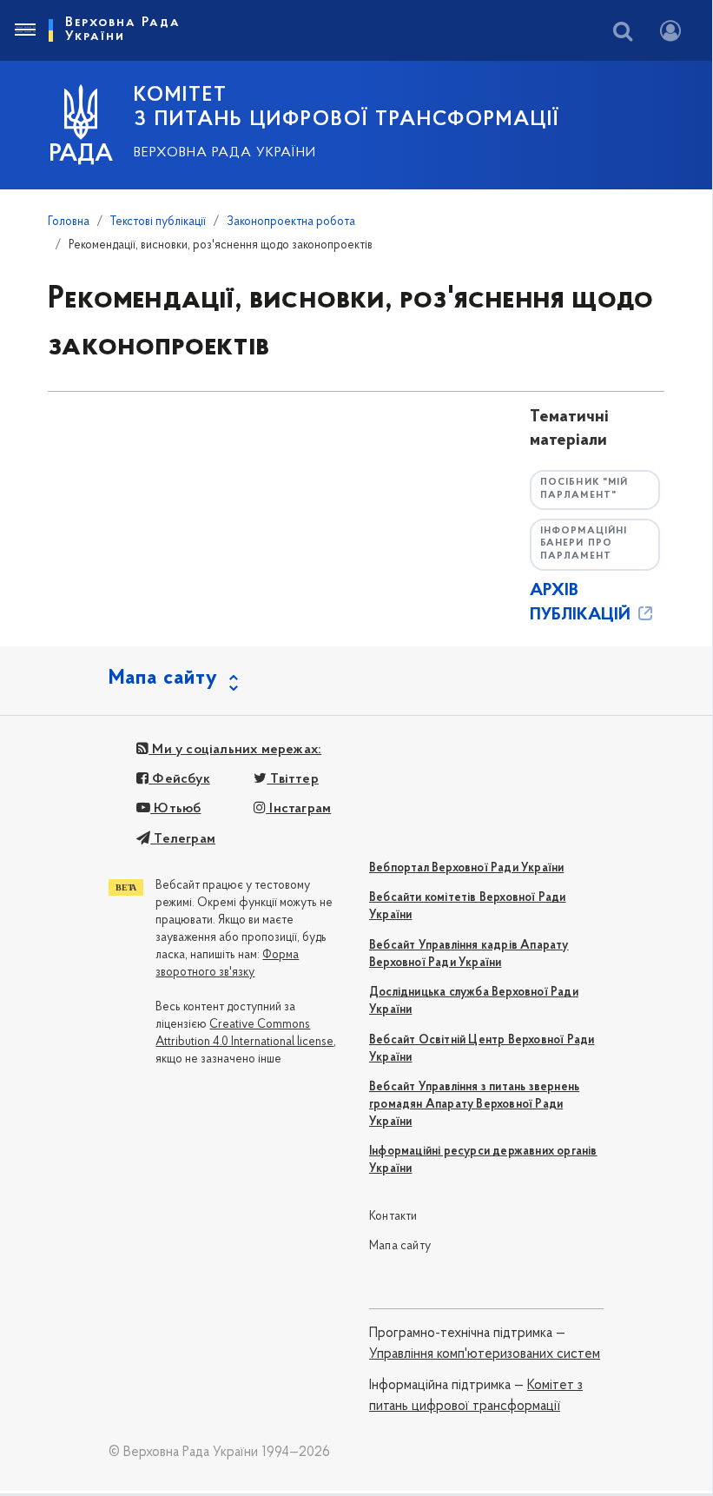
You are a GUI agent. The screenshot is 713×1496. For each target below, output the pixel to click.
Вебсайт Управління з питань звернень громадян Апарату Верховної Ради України (474, 1105)
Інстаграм (298, 809)
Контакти (393, 1216)
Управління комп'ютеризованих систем (484, 1354)
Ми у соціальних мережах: (235, 750)
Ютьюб (175, 809)
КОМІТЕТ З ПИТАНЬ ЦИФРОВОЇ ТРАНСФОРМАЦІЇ (346, 107)
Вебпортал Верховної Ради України (466, 868)
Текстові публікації (158, 221)
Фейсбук (179, 779)
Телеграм (182, 839)
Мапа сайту (400, 1246)
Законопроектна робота (291, 221)
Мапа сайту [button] (163, 678)
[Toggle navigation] (24, 30)
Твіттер (293, 779)
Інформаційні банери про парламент (583, 543)
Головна (68, 221)
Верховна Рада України (225, 153)
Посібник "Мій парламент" (584, 489)
